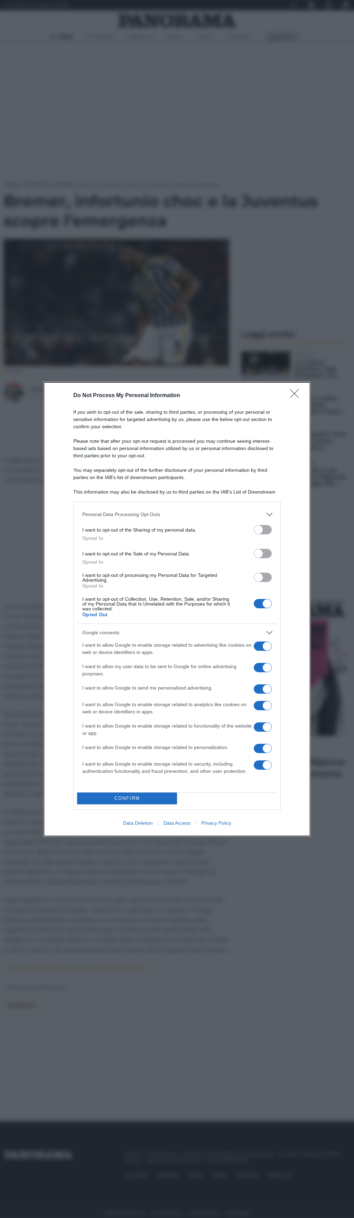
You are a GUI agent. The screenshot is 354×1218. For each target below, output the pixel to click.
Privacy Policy (216, 823)
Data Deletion (138, 823)
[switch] (263, 529)
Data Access (177, 823)
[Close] (296, 395)
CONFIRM (127, 798)
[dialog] (177, 609)
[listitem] (177, 514)
